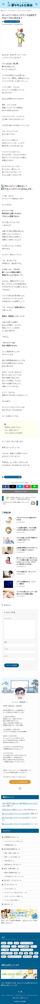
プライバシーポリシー (32, 995)
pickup (4, 943)
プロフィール (10, 995)
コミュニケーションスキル (13, 841)
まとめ (16, 943)
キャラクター (5, 946)
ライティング (14, 950)
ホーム (3, 995)
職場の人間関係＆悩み (12, 872)
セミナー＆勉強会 (23, 946)
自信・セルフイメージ (14, 956)
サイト (6, 656)
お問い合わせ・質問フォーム (11, 809)
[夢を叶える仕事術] (20, 4)
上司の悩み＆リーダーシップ (13, 876)
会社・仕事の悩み (11, 868)
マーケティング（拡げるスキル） (15, 892)
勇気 (16, 953)
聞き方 (4, 956)
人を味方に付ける (7, 953)
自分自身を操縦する (12, 849)
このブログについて (20, 995)
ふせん (10, 943)
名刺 (21, 953)
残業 (36, 953)
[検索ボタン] (36, 4)
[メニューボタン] (3, 4)
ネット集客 (5, 950)
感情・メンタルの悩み (12, 857)
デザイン (33, 946)
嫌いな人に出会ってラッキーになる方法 (15, 813)
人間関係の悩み (10, 845)
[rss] (21, 992)
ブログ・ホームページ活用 (12, 21)
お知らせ (8, 904)
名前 (5, 642)
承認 (26, 953)
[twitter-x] (20, 788)
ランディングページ (26, 950)
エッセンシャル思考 (26, 943)
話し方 (36, 956)
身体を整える (9, 860)
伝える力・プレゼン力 (12, 880)
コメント (7, 618)
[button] (5, 486)
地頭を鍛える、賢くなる (12, 864)
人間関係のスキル (11, 837)
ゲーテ (14, 946)
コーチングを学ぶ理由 (12, 900)
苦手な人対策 (27, 956)
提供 (31, 953)
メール (6, 649)
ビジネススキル (10, 884)
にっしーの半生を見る (20, 782)
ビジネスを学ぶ (10, 888)
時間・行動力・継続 (11, 853)
